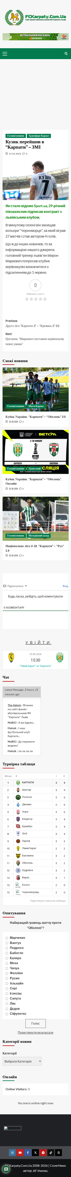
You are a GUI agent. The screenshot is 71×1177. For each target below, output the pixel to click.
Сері (13, 988)
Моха (14, 963)
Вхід (65, 586)
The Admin (14, 705)
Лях (13, 1003)
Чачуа (14, 968)
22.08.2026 (13, 421)
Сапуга (15, 998)
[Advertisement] (35, 91)
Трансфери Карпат (39, 135)
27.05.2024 (15, 153)
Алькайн (16, 983)
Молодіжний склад (39, 535)
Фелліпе (16, 973)
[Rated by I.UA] (12, 1129)
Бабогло (16, 953)
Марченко (17, 937)
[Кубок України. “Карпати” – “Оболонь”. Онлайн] (36, 452)
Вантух (15, 943)
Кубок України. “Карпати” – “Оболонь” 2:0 (35, 416)
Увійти (38, 642)
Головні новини (15, 135)
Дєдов (15, 1008)
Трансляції (34, 468)
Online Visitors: (17, 1089)
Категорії (10, 1053)
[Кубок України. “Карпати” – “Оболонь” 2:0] (36, 389)
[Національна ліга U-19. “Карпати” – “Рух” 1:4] (36, 519)
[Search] (66, 53)
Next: (35, 339)
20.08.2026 (13, 555)
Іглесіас (16, 993)
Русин (15, 978)
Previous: (32, 323)
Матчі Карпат (36, 406)
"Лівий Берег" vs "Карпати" (35, 665)
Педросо (17, 948)
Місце (8, 776)
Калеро (15, 958)
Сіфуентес (18, 1013)
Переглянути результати (35, 1032)
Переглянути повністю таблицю (47, 901)
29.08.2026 (35, 654)
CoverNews (58, 1165)
